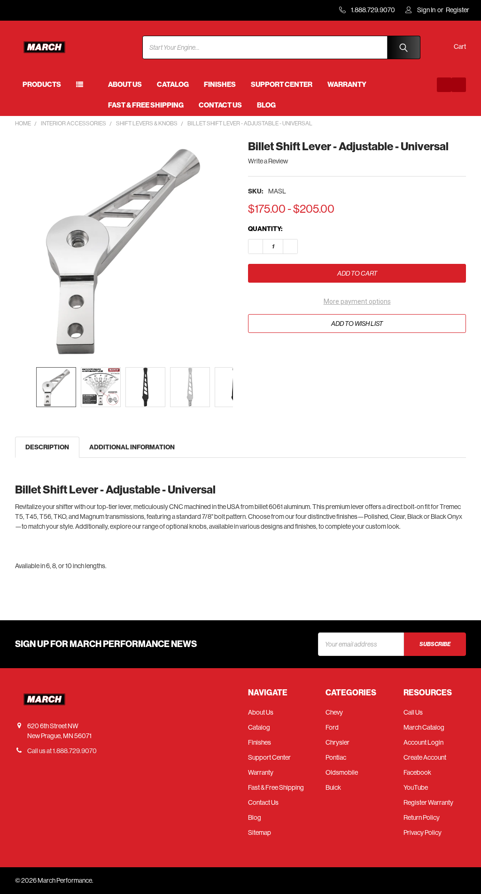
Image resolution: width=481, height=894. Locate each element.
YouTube (415, 787)
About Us (125, 84)
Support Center (281, 84)
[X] (306, 353)
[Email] (272, 353)
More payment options (357, 301)
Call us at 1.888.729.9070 (62, 751)
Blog (266, 105)
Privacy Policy (422, 832)
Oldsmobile (342, 772)
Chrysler (337, 742)
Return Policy (421, 817)
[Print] (289, 353)
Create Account (424, 757)
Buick (333, 787)
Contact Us (220, 105)
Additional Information (132, 447)
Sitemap (259, 832)
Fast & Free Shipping (146, 105)
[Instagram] (458, 84)
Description (47, 447)
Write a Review (268, 161)
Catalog (173, 84)
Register (457, 10)
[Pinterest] (323, 353)
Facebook (417, 772)
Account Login (423, 742)
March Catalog (423, 727)
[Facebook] (444, 84)
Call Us (413, 712)
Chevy (334, 712)
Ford (332, 727)
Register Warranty (428, 802)
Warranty (346, 84)
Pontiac (336, 757)
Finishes (220, 84)
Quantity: (265, 229)
